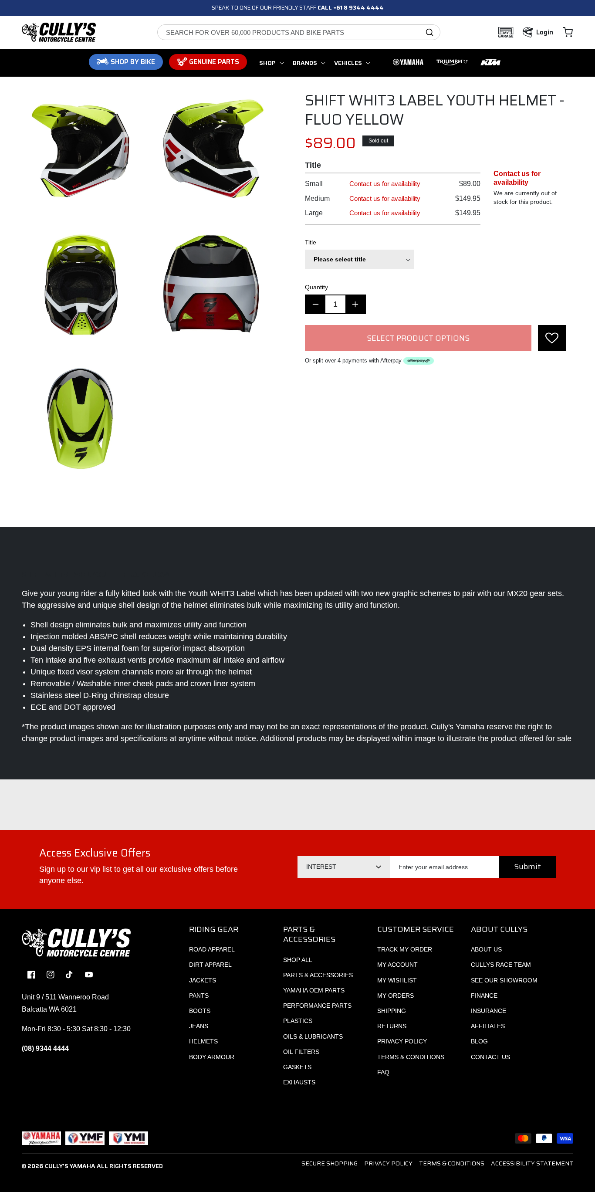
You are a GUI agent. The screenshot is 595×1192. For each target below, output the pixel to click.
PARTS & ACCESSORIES (318, 975)
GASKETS (297, 1066)
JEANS (198, 1026)
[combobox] (298, 32)
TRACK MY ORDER (404, 949)
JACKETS (202, 980)
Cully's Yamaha (70, 1166)
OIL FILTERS (301, 1051)
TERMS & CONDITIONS (410, 1056)
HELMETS (203, 1041)
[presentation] (552, 338)
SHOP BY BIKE (133, 62)
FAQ (383, 1072)
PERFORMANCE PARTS (317, 1005)
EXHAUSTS (299, 1082)
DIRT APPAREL (210, 964)
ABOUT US (486, 949)
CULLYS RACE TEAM (501, 964)
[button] (567, 32)
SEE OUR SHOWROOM (504, 980)
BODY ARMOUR (211, 1056)
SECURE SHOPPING (329, 1163)
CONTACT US (490, 1056)
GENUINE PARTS (214, 62)
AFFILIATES (488, 1026)
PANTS (199, 995)
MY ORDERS (395, 995)
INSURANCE (488, 1010)
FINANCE (484, 995)
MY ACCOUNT (397, 964)
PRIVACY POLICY (402, 1041)
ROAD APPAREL (212, 949)
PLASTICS (297, 1020)
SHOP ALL (297, 959)
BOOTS (199, 1010)
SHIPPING (391, 1010)
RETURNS (391, 1026)
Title (310, 242)
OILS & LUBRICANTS (313, 1036)
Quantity (316, 287)
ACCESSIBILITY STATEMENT (532, 1163)
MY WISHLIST (397, 980)
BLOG (479, 1041)
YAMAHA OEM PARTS (314, 990)
